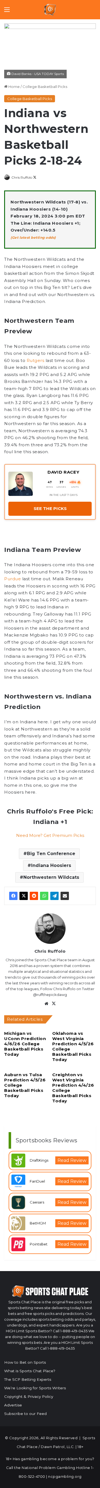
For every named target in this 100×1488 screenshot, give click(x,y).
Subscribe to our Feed (25, 1413)
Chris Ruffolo (21, 177)
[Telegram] (54, 896)
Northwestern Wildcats (51, 877)
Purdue (12, 578)
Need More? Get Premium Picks (50, 835)
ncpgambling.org (65, 1476)
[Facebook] (13, 896)
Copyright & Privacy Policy (28, 1396)
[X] (23, 896)
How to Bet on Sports (25, 1362)
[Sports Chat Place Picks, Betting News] (50, 9)
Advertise (13, 1405)
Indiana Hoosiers (51, 865)
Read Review (72, 1160)
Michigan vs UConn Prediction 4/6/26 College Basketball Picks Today (25, 1044)
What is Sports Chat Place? (29, 1371)
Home (14, 86)
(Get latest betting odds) (33, 237)
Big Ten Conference (51, 853)
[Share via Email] (65, 896)
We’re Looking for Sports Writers (35, 1388)
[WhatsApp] (44, 896)
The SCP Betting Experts (27, 1379)
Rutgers (35, 360)
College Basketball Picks (44, 86)
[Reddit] (34, 896)
